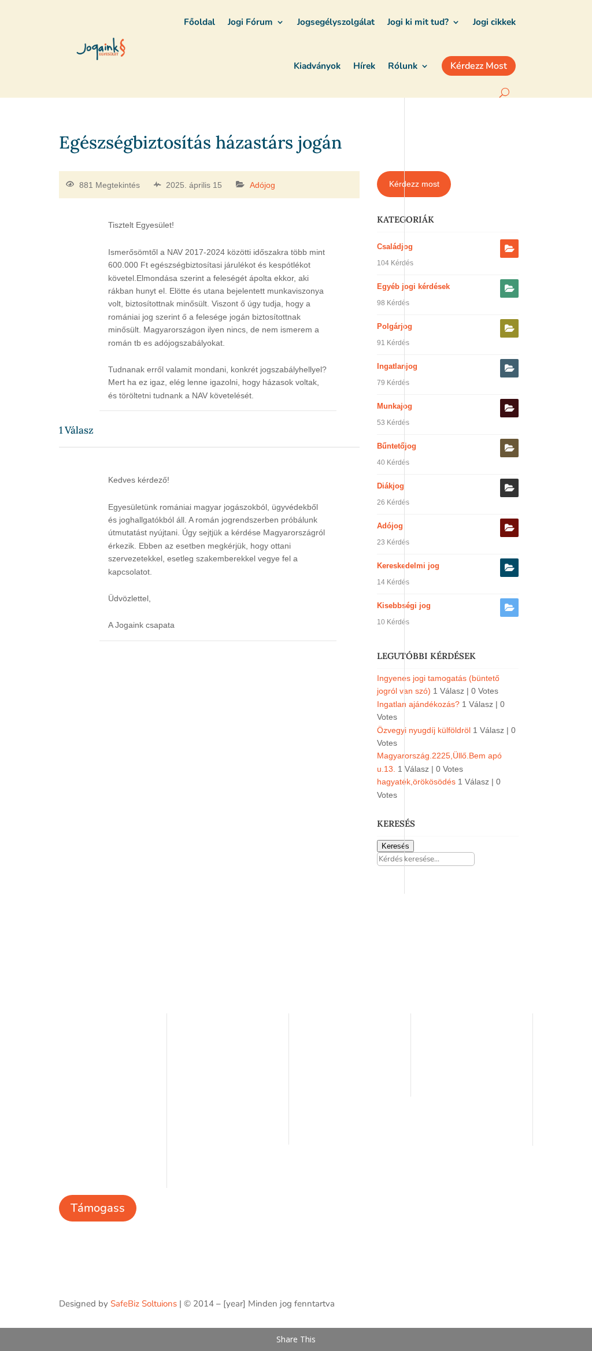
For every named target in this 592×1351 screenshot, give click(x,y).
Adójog (262, 185)
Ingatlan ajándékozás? (418, 704)
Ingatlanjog (397, 366)
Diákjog (390, 486)
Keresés (395, 846)
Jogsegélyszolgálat (339, 1057)
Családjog (395, 246)
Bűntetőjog (396, 446)
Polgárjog (394, 326)
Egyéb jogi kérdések (413, 286)
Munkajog (394, 406)
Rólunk (194, 1039)
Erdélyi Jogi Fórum (338, 1039)
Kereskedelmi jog (408, 565)
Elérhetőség (204, 1074)
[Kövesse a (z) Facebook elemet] (524, 1302)
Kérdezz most (414, 183)
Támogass (98, 1208)
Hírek (191, 1057)
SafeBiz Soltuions (143, 1303)
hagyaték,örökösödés (416, 781)
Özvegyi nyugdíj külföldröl (424, 730)
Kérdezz (318, 1074)
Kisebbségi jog (404, 605)
